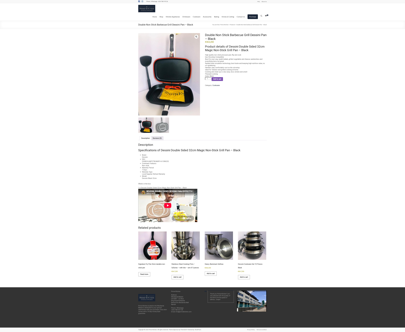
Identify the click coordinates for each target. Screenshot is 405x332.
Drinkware (186, 17)
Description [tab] (145, 138)
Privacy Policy (251, 329)
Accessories (207, 17)
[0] (266, 16)
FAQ (258, 1)
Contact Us (241, 17)
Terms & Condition (261, 329)
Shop (161, 17)
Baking (216, 17)
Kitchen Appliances (173, 17)
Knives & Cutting (228, 17)
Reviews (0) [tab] (157, 138)
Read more (144, 274)
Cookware (196, 17)
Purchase (252, 17)
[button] (196, 37)
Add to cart (217, 79)
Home (154, 17)
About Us (264, 1)
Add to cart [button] (177, 277)
